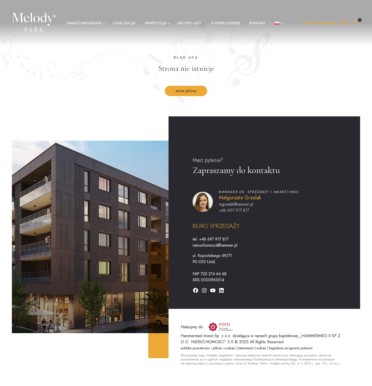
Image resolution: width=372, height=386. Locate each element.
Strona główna (186, 90)
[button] (85, 23)
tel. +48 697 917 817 (211, 239)
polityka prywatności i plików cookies (208, 348)
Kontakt (257, 23)
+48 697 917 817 (234, 210)
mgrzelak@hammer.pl (236, 204)
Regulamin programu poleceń (291, 348)
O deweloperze (225, 23)
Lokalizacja (124, 23)
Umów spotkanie (318, 22)
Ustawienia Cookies (252, 348)
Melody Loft (189, 23)
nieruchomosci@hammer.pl (215, 245)
